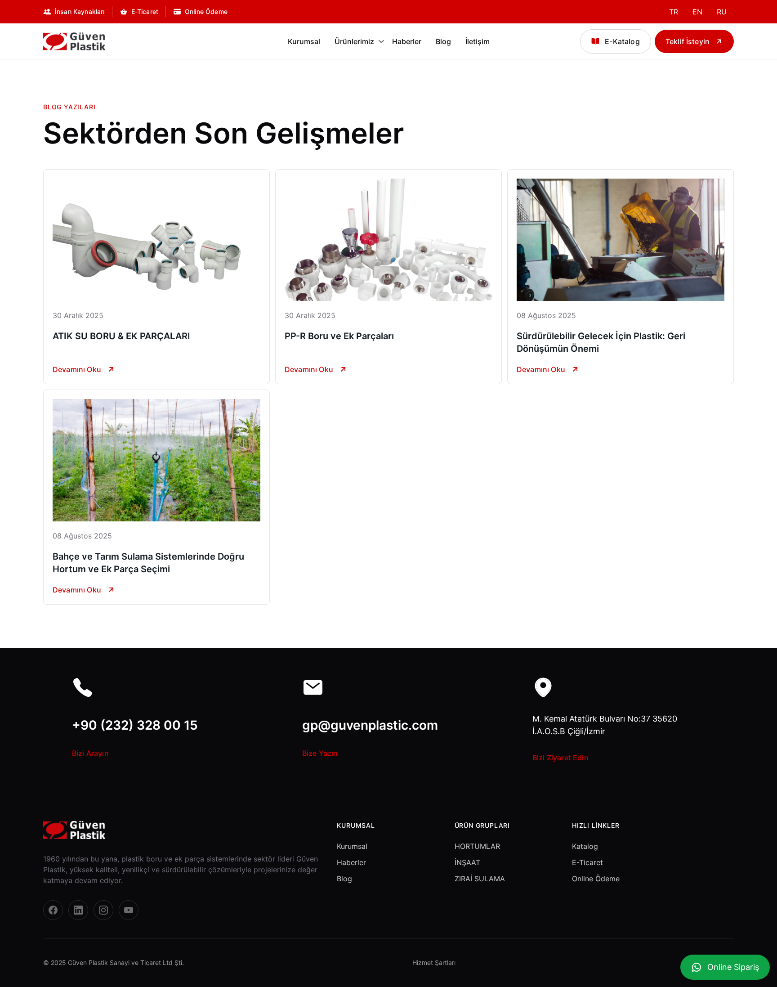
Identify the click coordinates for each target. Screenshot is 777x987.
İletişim (477, 41)
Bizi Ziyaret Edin (560, 757)
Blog (443, 41)
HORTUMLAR (477, 846)
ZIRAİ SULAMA (480, 878)
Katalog (585, 846)
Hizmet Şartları (433, 962)
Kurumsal (304, 41)
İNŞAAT (467, 862)
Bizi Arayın (90, 753)
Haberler (406, 41)
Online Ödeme (596, 878)
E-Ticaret (587, 862)
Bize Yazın (320, 753)
